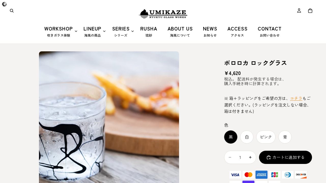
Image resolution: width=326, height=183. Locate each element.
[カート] (310, 10)
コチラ (296, 98)
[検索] (11, 10)
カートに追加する (288, 157)
